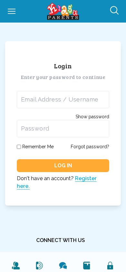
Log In (63, 165)
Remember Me (38, 146)
